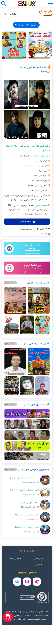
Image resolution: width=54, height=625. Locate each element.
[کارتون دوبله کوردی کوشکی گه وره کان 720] (45, 492)
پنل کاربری (11, 14)
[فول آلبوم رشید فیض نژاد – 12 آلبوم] (42, 385)
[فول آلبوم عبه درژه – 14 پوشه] (27, 385)
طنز (26, 165)
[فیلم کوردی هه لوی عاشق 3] (39, 300)
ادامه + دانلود (25, 221)
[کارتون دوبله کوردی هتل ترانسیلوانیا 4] (45, 480)
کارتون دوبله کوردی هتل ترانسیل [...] (24, 477)
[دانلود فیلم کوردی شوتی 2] (27, 325)
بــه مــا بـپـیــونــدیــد (32, 252)
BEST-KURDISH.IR (37, 615)
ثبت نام (37, 558)
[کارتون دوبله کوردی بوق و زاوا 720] (45, 529)
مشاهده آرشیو (10, 282)
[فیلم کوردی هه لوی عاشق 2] (15, 300)
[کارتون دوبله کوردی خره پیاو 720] (45, 517)
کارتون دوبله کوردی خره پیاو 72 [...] (25, 514)
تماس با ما (14, 558)
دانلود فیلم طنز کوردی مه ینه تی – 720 (35, 69)
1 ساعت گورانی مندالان (30, 502)
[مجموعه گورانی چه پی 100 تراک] (40, 45)
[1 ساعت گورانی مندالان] (45, 505)
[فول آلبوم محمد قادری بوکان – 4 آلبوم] (15, 361)
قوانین (37, 564)
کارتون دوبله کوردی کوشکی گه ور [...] (24, 490)
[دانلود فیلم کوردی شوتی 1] (11, 325)
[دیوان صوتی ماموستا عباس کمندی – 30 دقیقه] (13, 45)
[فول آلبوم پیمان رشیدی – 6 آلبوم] (39, 361)
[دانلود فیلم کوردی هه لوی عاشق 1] (42, 325)
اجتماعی (32, 165)
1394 (35, 175)
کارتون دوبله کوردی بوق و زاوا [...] (26, 527)
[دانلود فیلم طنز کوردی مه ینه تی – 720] (27, 110)
